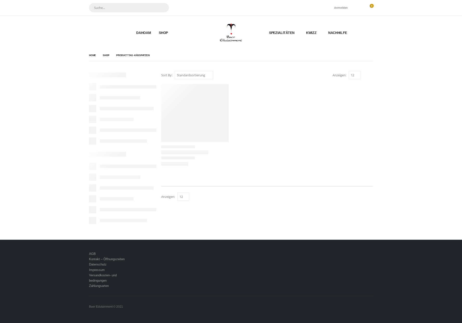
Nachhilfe (337, 33)
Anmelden (341, 7)
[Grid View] (365, 75)
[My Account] (358, 8)
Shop (163, 33)
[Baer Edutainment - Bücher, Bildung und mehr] (231, 32)
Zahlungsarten (99, 286)
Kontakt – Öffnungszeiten (107, 259)
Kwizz (311, 33)
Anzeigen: (339, 75)
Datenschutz (98, 264)
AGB (92, 254)
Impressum (97, 270)
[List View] (370, 75)
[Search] (163, 7)
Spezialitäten (281, 33)
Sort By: (166, 75)
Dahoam (143, 33)
